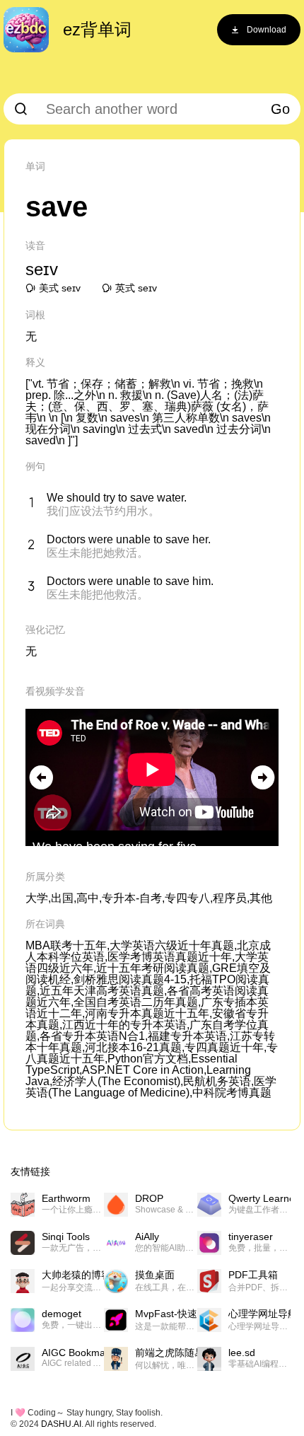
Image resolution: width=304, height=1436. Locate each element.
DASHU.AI (61, 1424)
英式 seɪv (136, 288)
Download (266, 30)
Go (280, 109)
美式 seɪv (60, 288)
